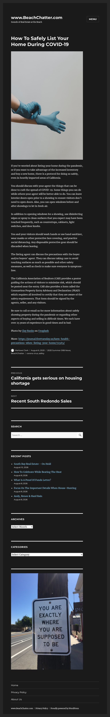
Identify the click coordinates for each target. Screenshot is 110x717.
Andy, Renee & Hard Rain (28, 496)
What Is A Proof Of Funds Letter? (32, 480)
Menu (93, 19)
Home (14, 685)
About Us (16, 699)
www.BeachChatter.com (36, 17)
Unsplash (43, 330)
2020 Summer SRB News (58, 350)
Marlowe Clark (21, 350)
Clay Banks (28, 330)
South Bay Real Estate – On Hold (32, 463)
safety (41, 353)
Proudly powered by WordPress (65, 708)
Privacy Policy (18, 692)
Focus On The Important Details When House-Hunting (45, 488)
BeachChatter (17, 353)
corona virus (32, 353)
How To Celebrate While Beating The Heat (38, 471)
